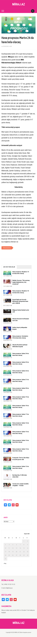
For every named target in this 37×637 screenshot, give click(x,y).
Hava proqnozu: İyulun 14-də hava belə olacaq (20, 441)
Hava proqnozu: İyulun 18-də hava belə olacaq (20, 406)
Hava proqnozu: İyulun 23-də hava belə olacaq (20, 363)
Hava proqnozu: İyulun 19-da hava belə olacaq (20, 398)
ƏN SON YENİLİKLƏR (9, 267)
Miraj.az (11, 57)
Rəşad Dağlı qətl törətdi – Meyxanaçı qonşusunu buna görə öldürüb (20, 301)
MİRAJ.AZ (18, 4)
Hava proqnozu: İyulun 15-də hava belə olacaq (20, 432)
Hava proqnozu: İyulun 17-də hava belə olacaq (20, 415)
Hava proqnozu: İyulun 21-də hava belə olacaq (20, 380)
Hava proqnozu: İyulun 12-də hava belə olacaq (20, 467)
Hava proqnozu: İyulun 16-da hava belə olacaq (20, 424)
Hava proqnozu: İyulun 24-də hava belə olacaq (20, 354)
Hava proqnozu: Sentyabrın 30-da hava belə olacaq (20, 337)
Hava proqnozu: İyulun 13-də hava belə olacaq (20, 450)
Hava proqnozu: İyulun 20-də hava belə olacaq (20, 389)
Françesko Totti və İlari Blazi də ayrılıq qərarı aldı (20, 458)
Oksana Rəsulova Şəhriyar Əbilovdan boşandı (19, 345)
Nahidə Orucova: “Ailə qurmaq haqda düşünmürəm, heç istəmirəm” (21, 282)
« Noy (5, 563)
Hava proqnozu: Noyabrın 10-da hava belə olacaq (20, 291)
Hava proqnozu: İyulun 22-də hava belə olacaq (20, 371)
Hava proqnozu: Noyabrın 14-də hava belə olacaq (20, 272)
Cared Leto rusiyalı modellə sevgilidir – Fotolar (20, 484)
